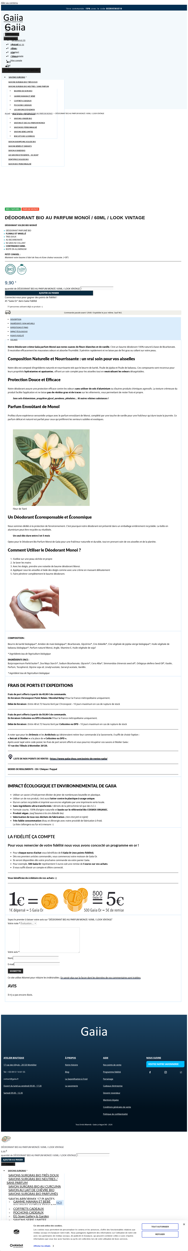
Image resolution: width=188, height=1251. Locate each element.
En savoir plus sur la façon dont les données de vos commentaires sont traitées (100, 977)
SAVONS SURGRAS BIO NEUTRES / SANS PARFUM (32, 1181)
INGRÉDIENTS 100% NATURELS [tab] (22, 323)
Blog (14, 48)
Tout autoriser (160, 1227)
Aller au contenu (9, 2)
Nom (10, 958)
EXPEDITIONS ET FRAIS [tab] (19, 327)
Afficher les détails (42, 1246)
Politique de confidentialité (115, 1114)
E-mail (11, 964)
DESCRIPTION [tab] (15, 319)
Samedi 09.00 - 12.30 (13, 1093)
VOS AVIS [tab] (13, 339)
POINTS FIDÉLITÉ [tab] (17, 335)
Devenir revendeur (111, 1093)
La (66, 1085)
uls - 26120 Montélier (27, 1064)
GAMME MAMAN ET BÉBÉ (32, 1201)
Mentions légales (111, 1100)
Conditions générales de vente (117, 1107)
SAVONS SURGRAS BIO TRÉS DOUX (33, 1175)
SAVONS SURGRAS (17, 77)
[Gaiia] (15, 30)
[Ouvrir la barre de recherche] (9, 66)
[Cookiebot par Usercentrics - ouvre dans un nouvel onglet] (16, 1246)
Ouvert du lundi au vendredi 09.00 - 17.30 (23, 1085)
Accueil (15, 44)
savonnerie (73, 1085)
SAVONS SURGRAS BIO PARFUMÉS (33, 1193)
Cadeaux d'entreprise (113, 1085)
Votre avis (13, 951)
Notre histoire (71, 1064)
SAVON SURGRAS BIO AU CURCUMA (34, 1186)
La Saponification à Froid (76, 1079)
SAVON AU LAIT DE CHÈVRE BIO (31, 1190)
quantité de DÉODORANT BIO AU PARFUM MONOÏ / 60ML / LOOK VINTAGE (42, 288)
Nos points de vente (112, 1064)
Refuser (160, 1234)
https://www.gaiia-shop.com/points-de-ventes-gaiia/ (78, 758)
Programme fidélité (112, 1071)
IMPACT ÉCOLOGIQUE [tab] (18, 331)
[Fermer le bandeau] (184, 1224)
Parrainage (108, 1079)
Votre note (14, 923)
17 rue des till (10, 1064)
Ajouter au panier (49, 293)
